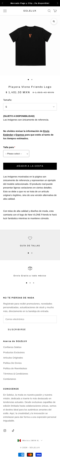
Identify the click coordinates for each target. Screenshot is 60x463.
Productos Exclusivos (14, 352)
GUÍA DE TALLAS (30, 246)
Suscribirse (17, 329)
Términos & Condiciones (15, 373)
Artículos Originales (13, 357)
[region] (30, 241)
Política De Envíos (12, 363)
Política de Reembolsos (15, 368)
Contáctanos (9, 379)
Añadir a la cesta (30, 166)
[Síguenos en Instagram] (4, 430)
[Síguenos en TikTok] (13, 430)
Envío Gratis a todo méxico (30, 276)
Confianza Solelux (12, 347)
